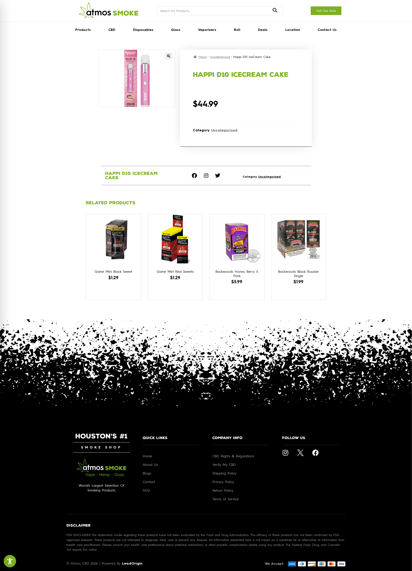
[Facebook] (194, 175)
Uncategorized (220, 57)
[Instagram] (206, 175)
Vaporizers (207, 30)
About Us (150, 464)
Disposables (143, 30)
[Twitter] (217, 175)
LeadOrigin (132, 563)
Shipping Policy (224, 473)
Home (202, 57)
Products (83, 30)
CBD (111, 30)
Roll (237, 30)
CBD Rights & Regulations (233, 456)
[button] (168, 56)
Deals (263, 30)
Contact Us (327, 30)
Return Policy (222, 490)
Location (292, 30)
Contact (149, 481)
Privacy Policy (223, 481)
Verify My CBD (224, 464)
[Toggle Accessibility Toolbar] (10, 561)
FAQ (146, 490)
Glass (175, 30)
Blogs (147, 473)
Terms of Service (225, 499)
